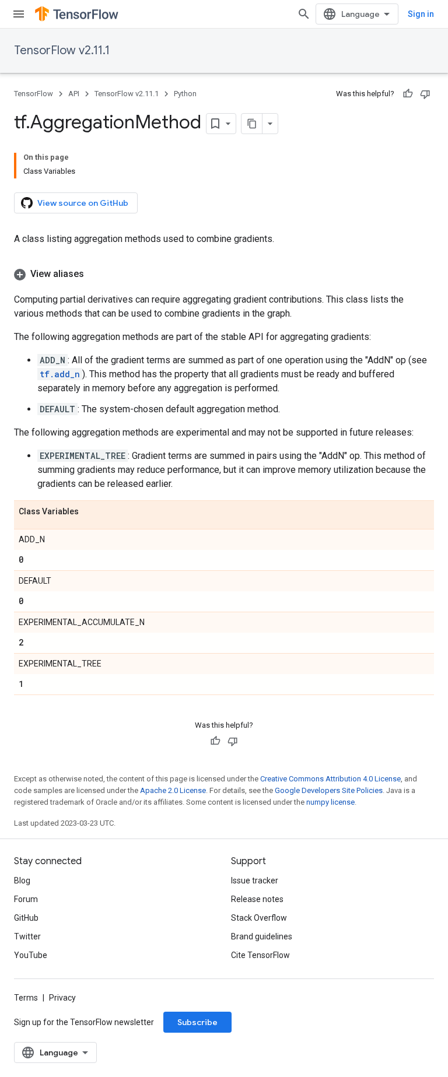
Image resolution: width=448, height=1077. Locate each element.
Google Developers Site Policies (329, 790)
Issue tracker (254, 880)
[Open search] (304, 14)
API (73, 93)
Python (185, 93)
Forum (26, 899)
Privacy (62, 997)
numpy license (330, 802)
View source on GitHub (82, 203)
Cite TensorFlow (260, 955)
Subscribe (197, 1022)
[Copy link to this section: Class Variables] (90, 512)
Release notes (257, 899)
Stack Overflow (259, 917)
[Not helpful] (425, 94)
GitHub (26, 917)
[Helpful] (407, 94)
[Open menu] (18, 14)
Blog (22, 880)
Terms (26, 997)
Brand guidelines (261, 936)
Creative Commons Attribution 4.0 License (330, 778)
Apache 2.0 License (173, 790)
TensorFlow (33, 93)
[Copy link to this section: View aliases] (95, 274)
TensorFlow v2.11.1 (62, 50)
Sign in (421, 14)
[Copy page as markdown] (252, 124)
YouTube (30, 955)
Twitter (27, 936)
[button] (224, 274)
